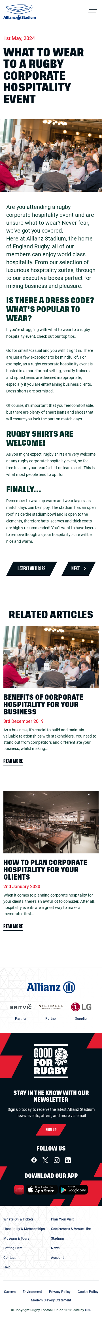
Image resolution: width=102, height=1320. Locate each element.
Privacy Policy (60, 1292)
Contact (9, 1258)
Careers (10, 1292)
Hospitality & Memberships (24, 1229)
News (55, 1248)
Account (57, 1258)
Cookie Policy (88, 1292)
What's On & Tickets (18, 1219)
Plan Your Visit (62, 1219)
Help (6, 1267)
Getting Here (12, 1248)
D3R (88, 1310)
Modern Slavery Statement (51, 1300)
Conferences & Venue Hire (71, 1229)
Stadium (57, 1238)
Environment (32, 1292)
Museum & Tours (16, 1238)
